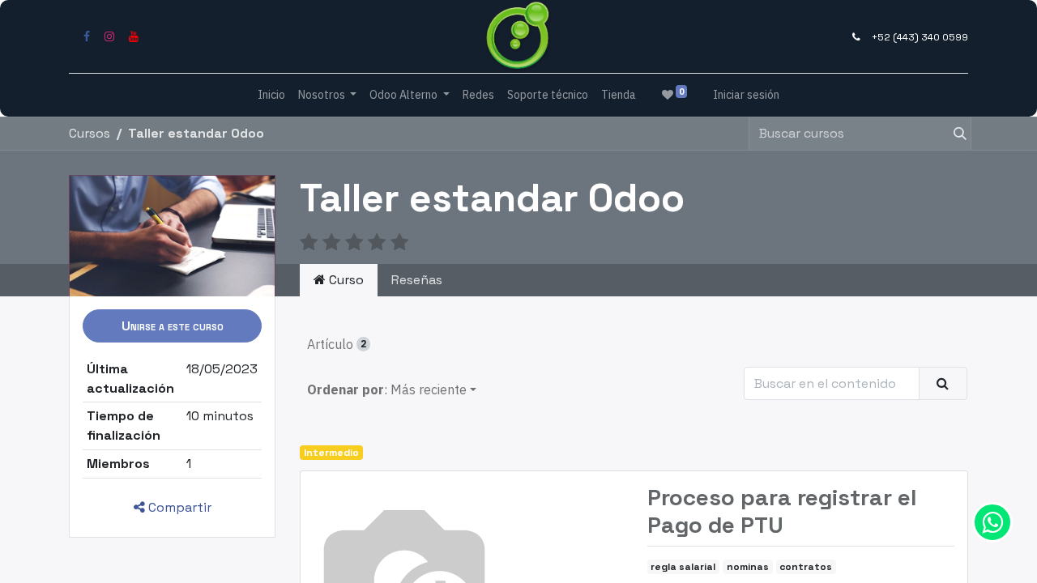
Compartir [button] (178, 507)
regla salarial (683, 566)
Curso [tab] (345, 279)
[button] (172, 325)
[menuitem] (271, 95)
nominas (748, 566)
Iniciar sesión (746, 94)
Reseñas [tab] (416, 279)
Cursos (89, 133)
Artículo (336, 344)
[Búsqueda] (953, 133)
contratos (805, 566)
